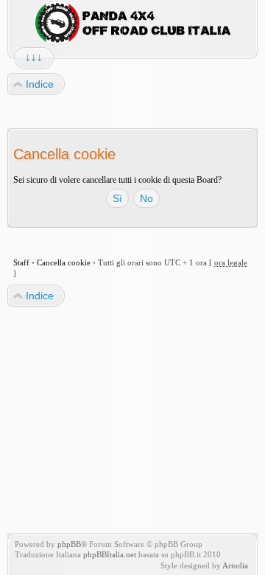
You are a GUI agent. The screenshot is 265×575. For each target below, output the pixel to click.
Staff (21, 262)
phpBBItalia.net (109, 554)
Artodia (235, 565)
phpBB (69, 544)
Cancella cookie (64, 262)
